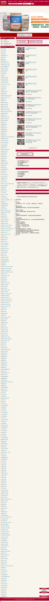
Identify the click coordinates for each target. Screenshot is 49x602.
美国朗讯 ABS (3, 360)
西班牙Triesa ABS (4, 500)
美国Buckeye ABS (4, 223)
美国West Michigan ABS (5, 349)
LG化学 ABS (3, 50)
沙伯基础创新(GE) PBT (25, 598)
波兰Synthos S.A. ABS (5, 84)
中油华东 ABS (3, 592)
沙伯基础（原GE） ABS (5, 452)
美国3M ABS (3, 207)
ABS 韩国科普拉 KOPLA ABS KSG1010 (33, 97)
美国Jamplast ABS (4, 252)
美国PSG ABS (3, 308)
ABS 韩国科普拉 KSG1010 (31, 48)
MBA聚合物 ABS (4, 55)
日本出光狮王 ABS (4, 412)
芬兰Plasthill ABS (4, 144)
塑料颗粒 (30, 598)
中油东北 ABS (3, 589)
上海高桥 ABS (3, 455)
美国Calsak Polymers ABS (6, 226)
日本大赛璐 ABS (4, 416)
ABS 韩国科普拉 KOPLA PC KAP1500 (33, 139)
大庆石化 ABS (3, 88)
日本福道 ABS (3, 423)
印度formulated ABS (5, 545)
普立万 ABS (3, 399)
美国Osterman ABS (4, 284)
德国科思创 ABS (4, 131)
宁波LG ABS (3, 392)
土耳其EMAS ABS (4, 491)
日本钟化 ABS (3, 436)
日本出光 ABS (3, 410)
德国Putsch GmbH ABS (5, 109)
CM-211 (32, 196)
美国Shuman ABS (4, 327)
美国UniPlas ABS (4, 347)
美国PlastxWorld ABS (5, 297)
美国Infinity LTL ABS (5, 248)
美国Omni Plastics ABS (5, 282)
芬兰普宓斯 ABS (4, 145)
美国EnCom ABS (4, 239)
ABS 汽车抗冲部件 (21, 174)
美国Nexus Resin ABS (5, 275)
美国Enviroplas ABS (5, 243)
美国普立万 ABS (4, 374)
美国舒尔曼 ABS (4, 380)
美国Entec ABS (4, 241)
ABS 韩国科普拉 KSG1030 (31, 62)
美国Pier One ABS (4, 291)
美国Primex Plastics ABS (6, 306)
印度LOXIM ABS (4, 549)
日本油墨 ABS (3, 432)
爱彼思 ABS (3, 57)
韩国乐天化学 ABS (4, 163)
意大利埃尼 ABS (4, 538)
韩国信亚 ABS (3, 171)
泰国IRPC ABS (4, 484)
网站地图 (41, 1)
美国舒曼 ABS (3, 383)
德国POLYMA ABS (4, 106)
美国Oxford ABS (4, 288)
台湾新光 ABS (3, 482)
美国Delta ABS (4, 235)
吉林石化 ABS (3, 180)
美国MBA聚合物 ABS (5, 261)
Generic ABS (3, 48)
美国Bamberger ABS (5, 219)
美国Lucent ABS (4, 255)
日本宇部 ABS (3, 434)
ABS (25, 38)
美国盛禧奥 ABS (4, 378)
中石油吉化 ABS (4, 587)
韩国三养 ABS (3, 167)
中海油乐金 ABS (4, 580)
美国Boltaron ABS (4, 221)
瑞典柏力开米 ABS (4, 439)
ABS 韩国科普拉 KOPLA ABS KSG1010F (34, 111)
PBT (3, 598)
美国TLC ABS (3, 342)
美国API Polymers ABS (5, 212)
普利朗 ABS (3, 401)
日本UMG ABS (4, 407)
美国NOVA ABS (4, 279)
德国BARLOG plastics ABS (6, 95)
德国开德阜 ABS (4, 129)
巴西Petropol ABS (4, 68)
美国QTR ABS (3, 311)
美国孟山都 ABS (4, 365)
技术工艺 (26, 1)
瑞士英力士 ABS (4, 445)
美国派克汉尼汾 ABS (5, 372)
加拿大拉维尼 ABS (4, 185)
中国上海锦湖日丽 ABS (5, 576)
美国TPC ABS (3, 344)
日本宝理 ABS (3, 408)
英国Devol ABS (4, 556)
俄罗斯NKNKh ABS (4, 138)
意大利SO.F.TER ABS (5, 526)
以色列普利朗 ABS (4, 515)
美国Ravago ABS (4, 313)
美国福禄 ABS (3, 358)
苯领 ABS (3, 75)
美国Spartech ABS (4, 329)
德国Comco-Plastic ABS (5, 97)
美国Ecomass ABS (4, 237)
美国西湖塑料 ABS (4, 387)
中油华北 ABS (3, 591)
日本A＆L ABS (4, 403)
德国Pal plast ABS (4, 102)
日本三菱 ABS (3, 428)
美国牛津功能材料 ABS (5, 369)
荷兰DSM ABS (4, 172)
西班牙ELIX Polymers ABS (6, 499)
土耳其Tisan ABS (4, 495)
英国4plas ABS (4, 553)
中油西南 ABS (3, 596)
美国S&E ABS (3, 326)
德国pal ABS (3, 100)
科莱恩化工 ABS (4, 190)
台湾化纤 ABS (3, 466)
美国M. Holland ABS (5, 257)
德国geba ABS (3, 98)
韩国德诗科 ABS (4, 156)
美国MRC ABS (4, 264)
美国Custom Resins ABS (5, 234)
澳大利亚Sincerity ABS (5, 64)
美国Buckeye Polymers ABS (6, 225)
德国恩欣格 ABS (4, 127)
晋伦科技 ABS (3, 189)
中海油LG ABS (4, 578)
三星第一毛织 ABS (4, 448)
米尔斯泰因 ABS (4, 390)
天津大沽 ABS (3, 488)
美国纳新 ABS (3, 367)
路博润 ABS (3, 201)
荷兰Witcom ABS (4, 176)
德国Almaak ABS (4, 91)
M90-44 (25, 196)
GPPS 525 (19, 196)
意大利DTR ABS (4, 520)
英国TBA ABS (3, 567)
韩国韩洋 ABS (3, 158)
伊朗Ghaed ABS (4, 511)
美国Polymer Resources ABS (6, 300)
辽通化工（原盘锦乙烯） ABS (6, 199)
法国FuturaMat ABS (4, 142)
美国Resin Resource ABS (6, 317)
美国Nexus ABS (4, 273)
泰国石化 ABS (3, 486)
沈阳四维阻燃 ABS (4, 457)
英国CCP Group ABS (5, 554)
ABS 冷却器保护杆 (21, 173)
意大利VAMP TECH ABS (5, 535)
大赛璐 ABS (3, 89)
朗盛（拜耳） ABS (4, 194)
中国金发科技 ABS (4, 574)
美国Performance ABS (5, 290)
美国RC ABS (3, 315)
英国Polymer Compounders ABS (7, 565)
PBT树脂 (8, 598)
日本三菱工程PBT (18, 598)
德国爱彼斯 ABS (4, 124)
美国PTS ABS (3, 309)
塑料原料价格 (43, 598)
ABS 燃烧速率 (20, 163)
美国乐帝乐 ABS (4, 362)
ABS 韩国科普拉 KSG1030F (31, 83)
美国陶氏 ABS (3, 385)
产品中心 (15, 1)
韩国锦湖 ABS (3, 160)
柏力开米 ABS (3, 73)
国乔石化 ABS (3, 147)
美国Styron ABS (4, 333)
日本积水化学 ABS (4, 425)
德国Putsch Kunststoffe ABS (6, 111)
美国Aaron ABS (4, 208)
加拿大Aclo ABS (4, 181)
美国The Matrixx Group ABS (6, 338)
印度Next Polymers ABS (5, 551)
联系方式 (36, 1)
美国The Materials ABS (5, 336)
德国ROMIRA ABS (4, 113)
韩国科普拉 (29, 38)
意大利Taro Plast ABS (5, 531)
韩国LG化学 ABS (4, 151)
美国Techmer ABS (4, 335)
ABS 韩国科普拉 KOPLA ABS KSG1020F (34, 90)
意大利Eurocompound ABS (6, 522)
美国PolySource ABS (5, 302)
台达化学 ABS (3, 461)
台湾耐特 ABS (3, 470)
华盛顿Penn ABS (4, 178)
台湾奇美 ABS (3, 472)
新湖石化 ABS (3, 504)
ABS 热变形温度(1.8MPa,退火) (23, 165)
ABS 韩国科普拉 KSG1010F (31, 69)
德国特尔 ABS (3, 135)
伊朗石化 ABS (3, 513)
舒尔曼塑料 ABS (4, 459)
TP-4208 (22, 196)
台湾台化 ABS (3, 477)
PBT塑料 (5, 598)
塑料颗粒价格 (35, 598)
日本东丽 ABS (3, 421)
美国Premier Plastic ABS (5, 304)
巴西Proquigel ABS (4, 70)
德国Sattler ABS (4, 115)
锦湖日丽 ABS (3, 187)
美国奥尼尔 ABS (4, 354)
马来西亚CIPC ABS (4, 203)
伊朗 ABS (3, 509)
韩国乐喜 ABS (3, 165)
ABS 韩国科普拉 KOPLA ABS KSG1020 (33, 104)
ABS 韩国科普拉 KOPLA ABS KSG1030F (34, 125)
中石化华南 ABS (4, 585)
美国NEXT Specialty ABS (6, 270)
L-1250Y (29, 196)
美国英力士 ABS (4, 389)
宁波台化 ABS (3, 394)
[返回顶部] (0, 601)
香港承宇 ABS (3, 502)
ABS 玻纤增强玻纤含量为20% (23, 171)
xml (46, 598)
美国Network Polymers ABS (6, 268)
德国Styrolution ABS (5, 118)
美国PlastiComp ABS (5, 295)
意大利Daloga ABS (4, 518)
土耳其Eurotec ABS (4, 493)
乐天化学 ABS (3, 196)
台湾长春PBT (12, 598)
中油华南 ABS (3, 594)
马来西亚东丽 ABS (4, 205)
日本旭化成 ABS (4, 430)
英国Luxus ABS (4, 560)
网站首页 (10, 1)
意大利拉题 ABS (4, 540)
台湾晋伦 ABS (3, 468)
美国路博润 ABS (4, 363)
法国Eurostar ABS (4, 140)
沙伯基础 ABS (3, 450)
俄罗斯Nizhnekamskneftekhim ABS (7, 136)
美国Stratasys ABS (4, 331)
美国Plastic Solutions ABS (6, 293)
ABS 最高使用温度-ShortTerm (23, 160)
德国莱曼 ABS (3, 133)
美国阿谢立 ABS (4, 353)
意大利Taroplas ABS (5, 533)
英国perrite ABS (4, 562)
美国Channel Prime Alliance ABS (7, 228)
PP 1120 (35, 196)
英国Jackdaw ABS (4, 558)
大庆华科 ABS (3, 86)
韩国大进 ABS (3, 154)
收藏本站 (46, 1)
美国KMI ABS (3, 253)
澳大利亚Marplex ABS (5, 62)
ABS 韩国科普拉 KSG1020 (31, 55)
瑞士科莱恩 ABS (4, 443)
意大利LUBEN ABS (4, 524)
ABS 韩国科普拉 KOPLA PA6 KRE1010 (33, 132)
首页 (18, 38)
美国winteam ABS (4, 351)
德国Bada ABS (4, 93)
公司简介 (31, 1)
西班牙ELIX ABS (4, 497)
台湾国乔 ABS (3, 464)
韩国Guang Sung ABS (5, 149)
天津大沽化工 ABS (4, 490)
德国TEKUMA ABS (4, 120)
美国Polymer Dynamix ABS (6, 299)
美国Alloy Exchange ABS (5, 210)
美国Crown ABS (4, 232)
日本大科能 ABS (4, 414)
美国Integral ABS (4, 250)
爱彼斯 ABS (3, 59)
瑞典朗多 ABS (3, 441)
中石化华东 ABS (4, 583)
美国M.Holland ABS (4, 259)
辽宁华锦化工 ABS (4, 198)
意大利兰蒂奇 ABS (4, 542)
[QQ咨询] (44, 593)
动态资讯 (21, 1)
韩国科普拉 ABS (4, 162)
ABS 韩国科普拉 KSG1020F (31, 76)
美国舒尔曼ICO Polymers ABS (6, 381)
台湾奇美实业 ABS (4, 473)
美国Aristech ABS (4, 217)
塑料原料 (39, 598)
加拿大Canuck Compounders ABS (7, 183)
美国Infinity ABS (4, 246)
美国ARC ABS (3, 214)
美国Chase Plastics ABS (5, 230)
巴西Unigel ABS (4, 71)
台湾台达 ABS (3, 475)
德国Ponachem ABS (5, 107)
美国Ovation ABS (4, 286)
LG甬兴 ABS (3, 53)
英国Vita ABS (3, 569)
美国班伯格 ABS (4, 356)
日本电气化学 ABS (4, 419)
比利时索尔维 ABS (4, 80)
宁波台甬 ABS (3, 396)
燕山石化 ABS (3, 506)
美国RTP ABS (3, 324)
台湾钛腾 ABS (3, 481)
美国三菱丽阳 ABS (4, 376)
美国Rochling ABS (4, 322)
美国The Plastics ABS (5, 340)
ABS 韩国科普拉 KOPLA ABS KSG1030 (33, 118)
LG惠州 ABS (3, 52)
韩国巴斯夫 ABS (4, 153)
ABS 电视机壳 (20, 176)
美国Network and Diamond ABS (7, 266)
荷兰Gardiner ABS (4, 174)
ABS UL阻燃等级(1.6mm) (22, 162)
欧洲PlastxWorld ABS (5, 398)
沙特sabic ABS (4, 454)
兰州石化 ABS (3, 192)
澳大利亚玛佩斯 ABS (5, 66)
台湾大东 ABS (3, 463)
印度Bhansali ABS (4, 544)
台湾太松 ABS (3, 479)
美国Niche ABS (4, 277)
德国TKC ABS (3, 122)
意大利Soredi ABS (4, 529)
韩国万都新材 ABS (4, 169)
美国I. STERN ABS (4, 244)
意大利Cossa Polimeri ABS (6, 517)
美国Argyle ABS (4, 216)
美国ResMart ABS (4, 318)
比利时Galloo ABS (4, 77)
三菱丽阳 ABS (3, 446)
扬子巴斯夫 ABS (4, 508)
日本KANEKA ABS (4, 405)
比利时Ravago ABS (4, 79)
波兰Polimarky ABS (4, 82)
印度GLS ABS (3, 547)
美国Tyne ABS (3, 345)
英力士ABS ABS (4, 571)
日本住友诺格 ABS (4, 437)
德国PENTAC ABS (4, 104)
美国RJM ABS (3, 320)
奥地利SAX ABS (4, 61)
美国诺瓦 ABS (3, 371)
